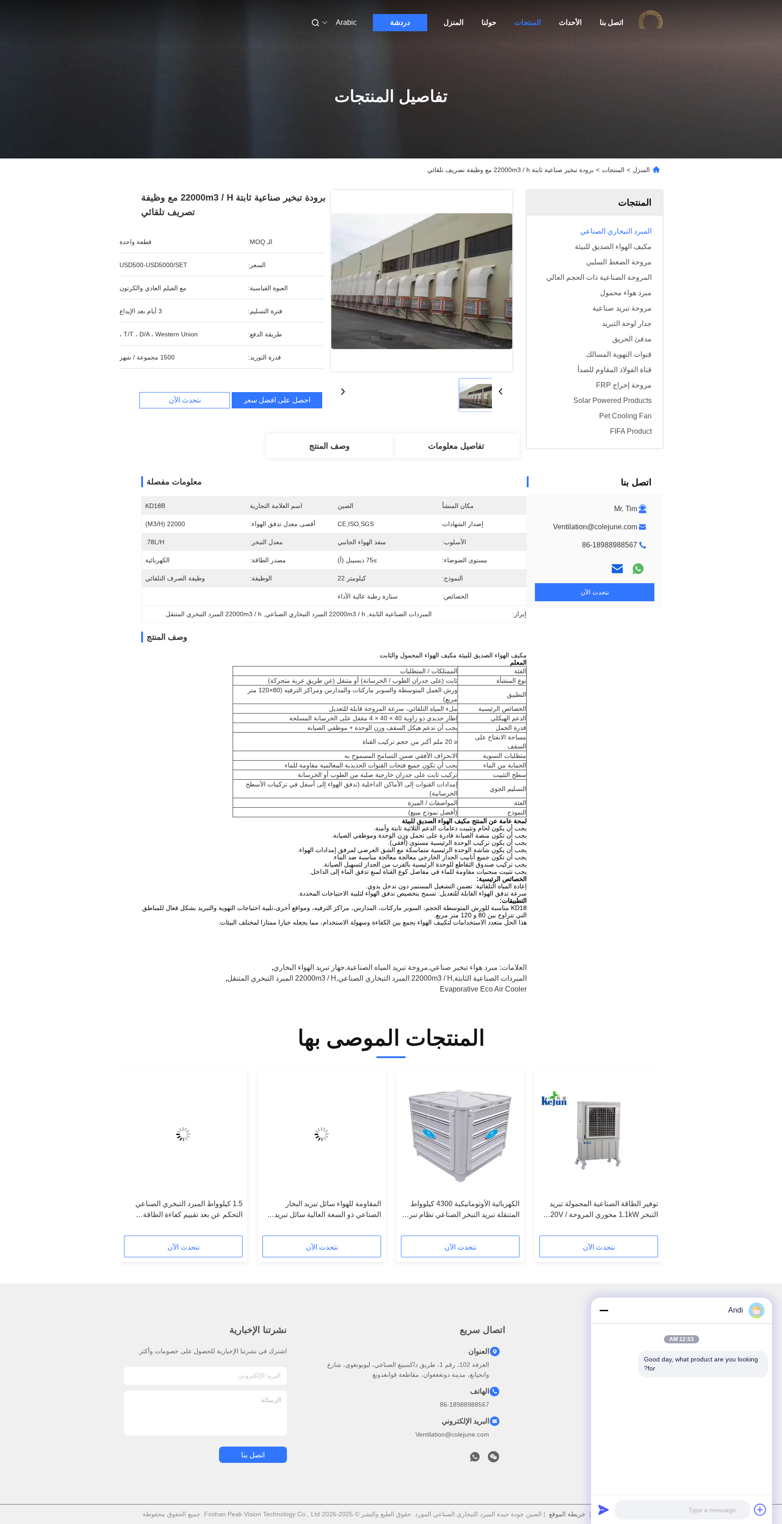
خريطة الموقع (567, 1514)
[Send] (603, 1509)
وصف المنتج (329, 445)
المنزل (453, 22)
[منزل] (650, 22)
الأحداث (570, 22)
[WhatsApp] (638, 568)
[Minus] (603, 1310)
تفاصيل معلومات (456, 445)
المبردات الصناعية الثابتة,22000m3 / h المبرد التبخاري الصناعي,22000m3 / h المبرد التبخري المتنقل (377, 978)
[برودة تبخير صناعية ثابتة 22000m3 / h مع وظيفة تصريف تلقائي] (421, 280)
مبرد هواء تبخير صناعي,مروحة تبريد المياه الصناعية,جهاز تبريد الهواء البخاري (385, 967)
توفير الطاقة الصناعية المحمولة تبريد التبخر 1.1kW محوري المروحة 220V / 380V (602, 1210)
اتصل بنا (611, 22)
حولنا (489, 22)
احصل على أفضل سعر (276, 400)
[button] (646, 1155)
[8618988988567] (474, 1459)
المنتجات (528, 22)
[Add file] (760, 1509)
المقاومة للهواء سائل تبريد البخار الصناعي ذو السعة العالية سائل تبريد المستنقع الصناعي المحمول (327, 1210)
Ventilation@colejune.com (595, 527)
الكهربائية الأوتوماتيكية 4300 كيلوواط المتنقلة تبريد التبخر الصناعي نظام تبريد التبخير (462, 1210)
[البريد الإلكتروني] (617, 568)
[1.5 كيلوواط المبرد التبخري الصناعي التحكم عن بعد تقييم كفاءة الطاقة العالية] (183, 1134)
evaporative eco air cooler (483, 989)
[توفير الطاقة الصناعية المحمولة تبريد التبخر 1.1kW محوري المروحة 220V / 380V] (598, 1134)
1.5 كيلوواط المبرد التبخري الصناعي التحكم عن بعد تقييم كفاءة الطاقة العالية (189, 1210)
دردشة (400, 22)
